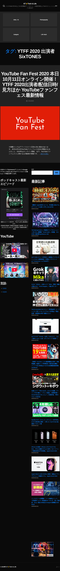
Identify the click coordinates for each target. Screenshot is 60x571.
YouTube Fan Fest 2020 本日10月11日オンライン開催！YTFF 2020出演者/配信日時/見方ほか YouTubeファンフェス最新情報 (30, 84)
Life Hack (44, 34)
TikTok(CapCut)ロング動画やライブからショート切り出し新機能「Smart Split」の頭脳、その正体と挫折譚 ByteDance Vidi (45, 232)
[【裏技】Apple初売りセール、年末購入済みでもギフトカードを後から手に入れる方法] (45, 194)
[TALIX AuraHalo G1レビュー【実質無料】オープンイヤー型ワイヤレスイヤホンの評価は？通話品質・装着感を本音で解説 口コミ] (46, 299)
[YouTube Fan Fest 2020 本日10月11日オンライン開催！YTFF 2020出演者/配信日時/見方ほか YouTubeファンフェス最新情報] (30, 123)
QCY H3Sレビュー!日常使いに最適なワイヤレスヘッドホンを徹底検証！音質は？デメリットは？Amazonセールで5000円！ (45, 259)
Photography (44, 19)
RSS (14, 229)
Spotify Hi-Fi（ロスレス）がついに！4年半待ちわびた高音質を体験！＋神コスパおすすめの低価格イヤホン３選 (45, 422)
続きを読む (45, 154)
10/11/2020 (31, 101)
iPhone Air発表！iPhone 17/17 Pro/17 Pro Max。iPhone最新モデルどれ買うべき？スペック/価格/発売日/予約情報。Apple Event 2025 (45, 449)
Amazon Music (5, 225)
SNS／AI (16, 19)
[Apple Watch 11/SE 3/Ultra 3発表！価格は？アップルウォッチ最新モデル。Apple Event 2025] (46, 463)
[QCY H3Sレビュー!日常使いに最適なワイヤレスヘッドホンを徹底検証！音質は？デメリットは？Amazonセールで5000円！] (45, 247)
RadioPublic (23, 227)
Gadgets (16, 34)
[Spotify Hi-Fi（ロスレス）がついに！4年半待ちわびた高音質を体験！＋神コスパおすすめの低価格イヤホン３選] (46, 409)
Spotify (21, 225)
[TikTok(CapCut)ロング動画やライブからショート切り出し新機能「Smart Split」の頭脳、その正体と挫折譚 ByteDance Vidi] (46, 219)
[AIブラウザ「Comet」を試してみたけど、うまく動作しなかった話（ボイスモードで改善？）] (45, 326)
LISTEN (16, 227)
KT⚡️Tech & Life (30, 4)
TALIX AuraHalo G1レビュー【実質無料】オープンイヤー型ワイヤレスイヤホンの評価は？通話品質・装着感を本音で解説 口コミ (45, 311)
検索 (32, 169)
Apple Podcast (14, 225)
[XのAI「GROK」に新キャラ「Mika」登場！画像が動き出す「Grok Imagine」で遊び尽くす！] (46, 274)
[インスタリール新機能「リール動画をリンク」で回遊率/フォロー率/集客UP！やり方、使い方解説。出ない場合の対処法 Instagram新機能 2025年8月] (45, 489)
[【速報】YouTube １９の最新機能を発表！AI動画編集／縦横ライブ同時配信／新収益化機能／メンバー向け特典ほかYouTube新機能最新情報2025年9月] (46, 351)
